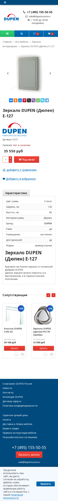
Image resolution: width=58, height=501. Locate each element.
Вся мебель (21, 41)
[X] (29, 100)
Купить (14, 348)
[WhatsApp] (38, 100)
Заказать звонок (29, 454)
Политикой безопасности (13, 496)
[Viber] (33, 100)
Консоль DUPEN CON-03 (13, 330)
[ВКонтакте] (11, 100)
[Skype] (42, 100)
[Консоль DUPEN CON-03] (14, 315)
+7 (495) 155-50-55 (39, 12)
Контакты (8, 392)
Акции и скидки (11, 428)
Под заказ (28, 159)
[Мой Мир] (20, 100)
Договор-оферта (12, 401)
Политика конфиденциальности (20, 405)
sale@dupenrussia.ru (39, 16)
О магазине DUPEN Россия (17, 383)
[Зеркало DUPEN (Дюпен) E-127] (29, 73)
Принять (45, 483)
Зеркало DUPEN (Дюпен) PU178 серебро (42, 331)
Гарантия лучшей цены (15, 415)
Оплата (7, 419)
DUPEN (48, 223)
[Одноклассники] (15, 100)
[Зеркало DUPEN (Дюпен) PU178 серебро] (43, 315)
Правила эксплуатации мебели (19, 432)
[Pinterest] (24, 100)
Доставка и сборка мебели (17, 424)
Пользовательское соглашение (20, 437)
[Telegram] (47, 100)
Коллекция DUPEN (13, 396)
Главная (7, 41)
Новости (7, 388)
